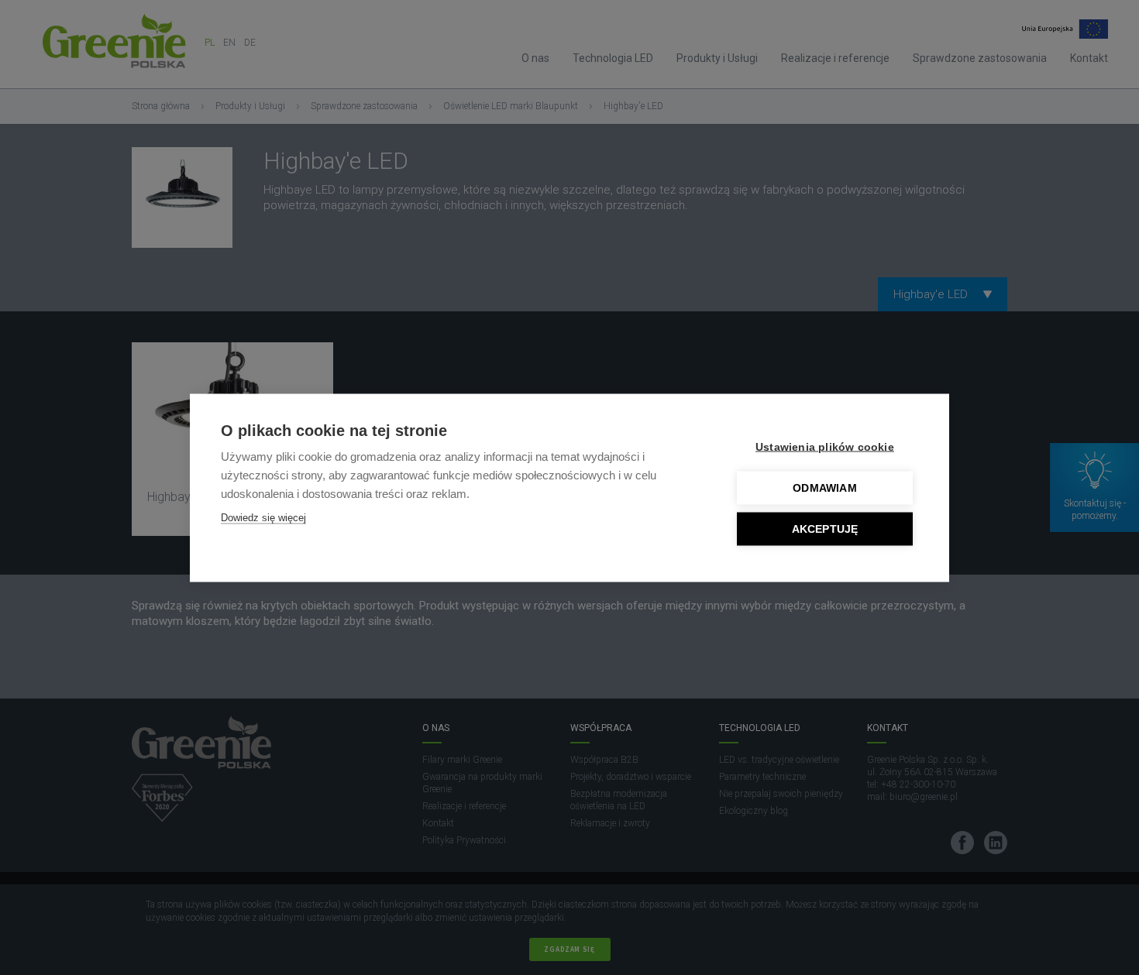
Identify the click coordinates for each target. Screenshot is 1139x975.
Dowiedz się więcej (263, 517)
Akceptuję (825, 528)
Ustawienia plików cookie (824, 446)
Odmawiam (825, 487)
